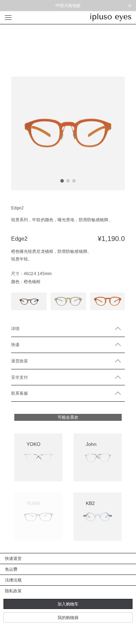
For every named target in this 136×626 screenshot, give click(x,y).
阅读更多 (34, 539)
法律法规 (13, 580)
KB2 (90, 503)
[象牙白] (68, 301)
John (91, 444)
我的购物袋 (68, 617)
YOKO (33, 444)
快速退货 (13, 558)
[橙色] (108, 301)
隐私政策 (13, 590)
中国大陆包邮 (68, 5)
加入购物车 (68, 604)
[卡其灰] (29, 301)
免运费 (11, 569)
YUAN (33, 503)
